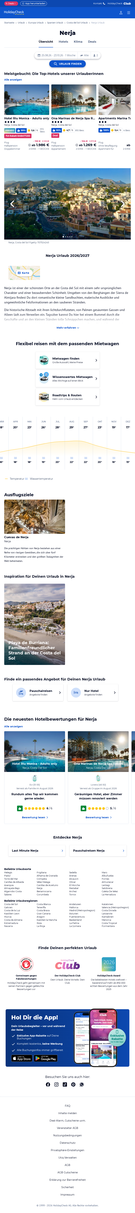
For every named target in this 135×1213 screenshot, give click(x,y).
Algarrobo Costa (13, 891)
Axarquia (9, 885)
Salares (8, 894)
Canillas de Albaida (14, 882)
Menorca (106, 920)
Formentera (108, 926)
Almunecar (108, 882)
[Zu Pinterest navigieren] (73, 1085)
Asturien (73, 913)
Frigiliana (41, 872)
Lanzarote (107, 913)
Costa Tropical (109, 923)
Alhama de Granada (47, 876)
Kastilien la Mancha (47, 920)
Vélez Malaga (43, 882)
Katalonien (107, 904)
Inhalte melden (67, 1113)
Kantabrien (108, 917)
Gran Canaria (43, 913)
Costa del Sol (11, 904)
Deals (10, 3)
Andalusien (75, 904)
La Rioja (41, 926)
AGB (67, 1165)
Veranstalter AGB (67, 1128)
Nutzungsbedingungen (67, 1135)
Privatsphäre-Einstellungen (67, 1150)
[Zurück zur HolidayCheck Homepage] (14, 13)
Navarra (8, 926)
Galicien (8, 907)
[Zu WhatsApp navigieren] (82, 1085)
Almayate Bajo (12, 888)
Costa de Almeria (13, 920)
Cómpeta (42, 879)
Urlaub (21, 22)
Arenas (73, 876)
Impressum (67, 1194)
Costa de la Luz (12, 910)
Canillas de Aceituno (47, 885)
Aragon (41, 917)
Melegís (8, 872)
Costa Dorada (109, 910)
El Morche (74, 885)
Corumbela (43, 894)
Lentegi (106, 885)
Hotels (63, 41)
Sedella (73, 872)
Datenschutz (67, 1142)
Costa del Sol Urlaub (77, 22)
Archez (73, 891)
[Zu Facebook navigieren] (48, 1085)
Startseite (9, 22)
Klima (78, 41)
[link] (120, 12)
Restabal (73, 888)
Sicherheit (67, 1187)
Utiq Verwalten (67, 1157)
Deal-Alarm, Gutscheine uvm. (68, 1120)
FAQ (67, 1105)
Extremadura (11, 923)
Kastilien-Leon (11, 913)
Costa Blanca (44, 904)
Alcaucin (73, 879)
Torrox (72, 894)
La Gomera (75, 926)
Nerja (39, 888)
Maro (104, 872)
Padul (7, 876)
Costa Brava (43, 910)
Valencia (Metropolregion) (115, 907)
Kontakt (97, 3)
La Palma (74, 923)
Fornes (105, 879)
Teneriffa (41, 907)
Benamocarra (44, 891)
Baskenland (75, 920)
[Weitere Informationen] (29, 145)
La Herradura (109, 894)
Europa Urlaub (36, 22)
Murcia (7, 917)
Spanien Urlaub (55, 22)
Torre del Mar (11, 879)
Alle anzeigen (13, 79)
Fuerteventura (77, 917)
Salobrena (107, 888)
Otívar (72, 882)
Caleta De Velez (110, 891)
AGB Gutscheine (67, 1172)
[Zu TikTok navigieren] (65, 1085)
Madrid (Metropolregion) (82, 910)
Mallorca (73, 907)
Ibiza (39, 923)
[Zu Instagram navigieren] (56, 1085)
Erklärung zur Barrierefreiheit (67, 1179)
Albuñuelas (108, 876)
